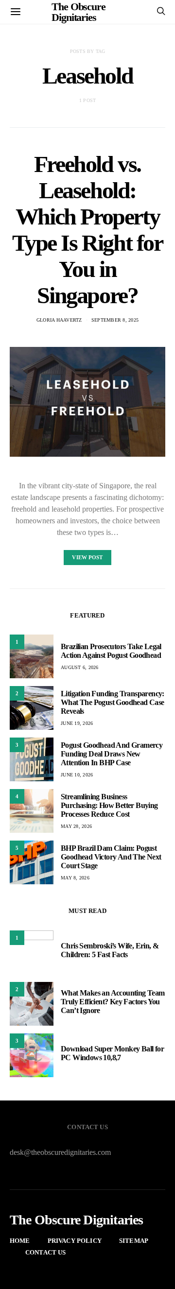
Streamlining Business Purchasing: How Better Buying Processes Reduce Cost (109, 805)
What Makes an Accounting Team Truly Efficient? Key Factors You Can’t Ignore (113, 1001)
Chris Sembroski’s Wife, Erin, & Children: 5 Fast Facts (109, 950)
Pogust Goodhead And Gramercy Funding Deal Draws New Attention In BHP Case (111, 754)
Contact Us (45, 1252)
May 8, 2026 (75, 877)
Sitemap (133, 1240)
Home (20, 1240)
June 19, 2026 (77, 723)
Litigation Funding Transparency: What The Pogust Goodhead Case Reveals (112, 702)
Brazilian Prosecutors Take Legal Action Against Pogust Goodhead (111, 650)
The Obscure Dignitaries (76, 1220)
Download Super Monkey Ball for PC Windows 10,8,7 (112, 1053)
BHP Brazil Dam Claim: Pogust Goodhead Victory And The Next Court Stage (111, 857)
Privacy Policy (75, 1240)
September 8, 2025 (115, 320)
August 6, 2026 (80, 667)
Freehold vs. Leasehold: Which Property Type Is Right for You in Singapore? (87, 229)
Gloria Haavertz (59, 320)
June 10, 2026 (77, 774)
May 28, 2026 (76, 826)
